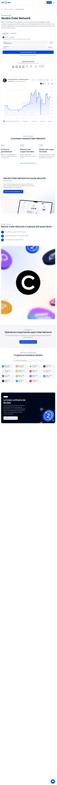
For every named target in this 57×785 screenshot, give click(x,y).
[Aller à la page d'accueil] (6, 2)
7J (35, 80)
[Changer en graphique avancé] (51, 79)
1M (38, 80)
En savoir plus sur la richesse (28, 342)
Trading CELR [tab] (13, 33)
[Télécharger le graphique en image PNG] (48, 83)
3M (41, 80)
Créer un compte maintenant (27, 163)
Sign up (49, 2)
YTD (47, 80)
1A (44, 80)
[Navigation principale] (53, 2)
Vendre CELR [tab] (5, 33)
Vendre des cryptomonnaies (9, 9)
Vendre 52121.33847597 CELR (28, 52)
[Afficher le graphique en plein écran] (51, 83)
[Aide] (53, 781)
